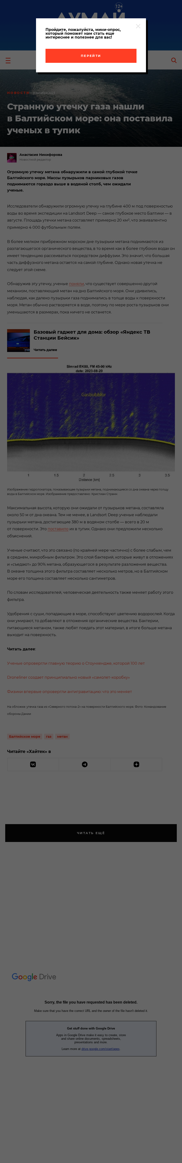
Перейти (91, 56)
